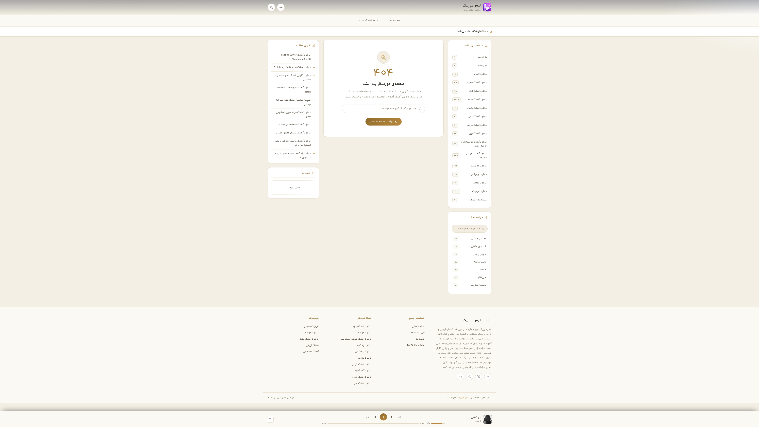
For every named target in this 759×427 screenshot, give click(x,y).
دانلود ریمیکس (478, 174)
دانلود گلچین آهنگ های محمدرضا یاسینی (293, 77)
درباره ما (420, 339)
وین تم (271, 398)
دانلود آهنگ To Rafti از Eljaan (294, 125)
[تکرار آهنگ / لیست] (367, 417)
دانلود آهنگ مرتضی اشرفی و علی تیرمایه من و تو (293, 143)
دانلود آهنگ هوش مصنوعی (476, 156)
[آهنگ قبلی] (374, 417)
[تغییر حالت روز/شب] (281, 7)
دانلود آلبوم (480, 74)
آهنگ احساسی (311, 352)
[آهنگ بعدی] (392, 417)
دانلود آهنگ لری (478, 134)
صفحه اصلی (393, 21)
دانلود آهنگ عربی (477, 117)
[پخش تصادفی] (399, 417)
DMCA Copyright (416, 345)
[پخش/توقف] (383, 416)
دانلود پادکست (479, 166)
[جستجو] (271, 7)
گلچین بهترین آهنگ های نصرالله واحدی (293, 102)
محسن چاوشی (478, 239)
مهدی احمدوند (478, 285)
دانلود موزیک (479, 191)
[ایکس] (478, 376)
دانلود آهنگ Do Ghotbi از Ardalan (292, 67)
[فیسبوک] (487, 376)
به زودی (482, 57)
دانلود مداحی (480, 183)
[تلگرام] (460, 376)
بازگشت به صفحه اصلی (381, 122)
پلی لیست (482, 66)
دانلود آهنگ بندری (477, 83)
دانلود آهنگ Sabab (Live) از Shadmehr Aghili (295, 57)
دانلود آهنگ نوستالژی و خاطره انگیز (474, 144)
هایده (483, 270)
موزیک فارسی (311, 326)
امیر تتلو (482, 277)
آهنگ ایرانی (312, 345)
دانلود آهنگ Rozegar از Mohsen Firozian (294, 90)
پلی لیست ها (418, 333)
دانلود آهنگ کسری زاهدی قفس (293, 133)
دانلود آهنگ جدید (369, 21)
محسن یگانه (480, 262)
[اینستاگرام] (469, 376)
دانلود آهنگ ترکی (477, 91)
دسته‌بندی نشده (478, 200)
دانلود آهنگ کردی (477, 125)
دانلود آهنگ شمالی (476, 108)
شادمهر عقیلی (478, 246)
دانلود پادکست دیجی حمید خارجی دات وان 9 (293, 155)
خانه (486, 31)
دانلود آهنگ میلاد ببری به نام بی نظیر (293, 115)
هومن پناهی (479, 254)
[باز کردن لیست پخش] (270, 419)
